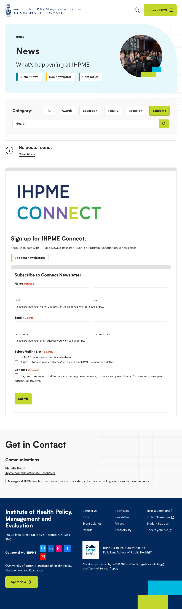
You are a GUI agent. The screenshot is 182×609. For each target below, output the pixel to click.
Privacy (119, 523)
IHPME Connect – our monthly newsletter (46, 357)
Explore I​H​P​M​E (158, 10)
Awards (87, 530)
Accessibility (122, 530)
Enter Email (21, 334)
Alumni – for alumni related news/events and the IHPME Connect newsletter (67, 362)
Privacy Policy (153, 564)
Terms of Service (98, 568)
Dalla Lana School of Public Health (126, 552)
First (17, 300)
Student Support (157, 523)
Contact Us (89, 510)
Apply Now (121, 510)
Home (20, 36)
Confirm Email (101, 334)
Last (95, 300)
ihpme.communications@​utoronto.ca (30, 473)
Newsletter (121, 517)
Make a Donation (157, 510)
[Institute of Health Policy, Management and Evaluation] (43, 10)
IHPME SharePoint (158, 517)
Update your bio (157, 530)
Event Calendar (92, 523)
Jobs (85, 517)
